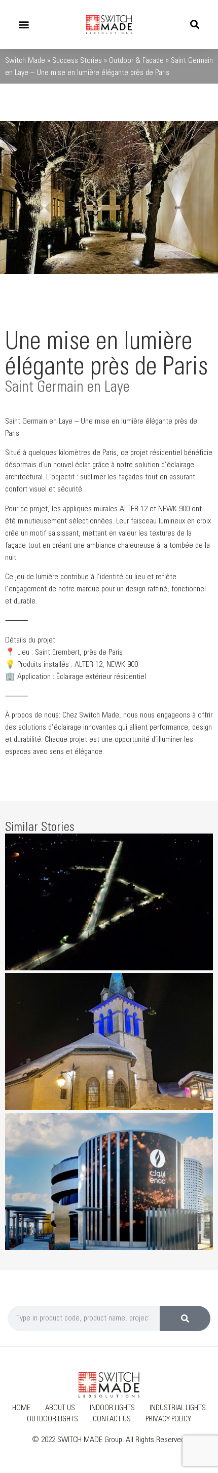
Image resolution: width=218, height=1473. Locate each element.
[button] (23, 24)
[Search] (185, 1318)
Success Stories (77, 60)
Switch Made (25, 60)
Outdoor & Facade (136, 60)
